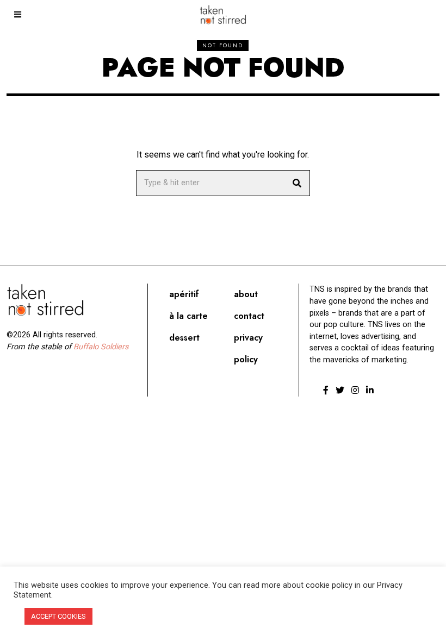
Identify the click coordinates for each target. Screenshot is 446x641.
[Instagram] (355, 390)
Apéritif (184, 294)
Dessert (184, 337)
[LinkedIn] (369, 390)
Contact (249, 316)
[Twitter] (340, 390)
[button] (297, 183)
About (246, 294)
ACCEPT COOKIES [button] (58, 616)
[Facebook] (325, 390)
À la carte (188, 316)
